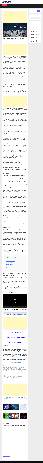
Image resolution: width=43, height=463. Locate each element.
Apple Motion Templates (10, 262)
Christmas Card (15, 367)
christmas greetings (6, 368)
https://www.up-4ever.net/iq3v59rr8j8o (15, 342)
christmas (5, 367)
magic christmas (13, 371)
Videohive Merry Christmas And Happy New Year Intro (10, 378)
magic (10, 371)
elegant (7, 370)
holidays (24, 370)
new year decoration (6, 377)
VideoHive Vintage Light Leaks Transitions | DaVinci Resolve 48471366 (35, 40)
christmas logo (20, 368)
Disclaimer (7, 81)
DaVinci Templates (9, 264)
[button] (15, 301)
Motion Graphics (34, 4)
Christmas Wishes (24, 369)
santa (15, 377)
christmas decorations (21, 367)
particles (12, 377)
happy (15, 370)
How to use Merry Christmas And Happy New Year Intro (13, 79)
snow (16, 377)
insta (26, 370)
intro (7, 371)
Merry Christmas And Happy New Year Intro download (10, 375)
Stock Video (8, 267)
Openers (5, 365)
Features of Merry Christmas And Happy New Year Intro (13, 78)
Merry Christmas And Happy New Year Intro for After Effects (11, 376)
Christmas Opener (5, 369)
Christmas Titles (15, 369)
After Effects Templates (10, 259)
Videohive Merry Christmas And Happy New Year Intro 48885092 (12, 379)
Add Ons (7, 268)
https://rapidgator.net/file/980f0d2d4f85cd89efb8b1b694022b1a (15, 337)
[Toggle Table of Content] (23, 76)
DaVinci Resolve (26, 4)
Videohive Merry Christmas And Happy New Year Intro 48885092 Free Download (14, 380)
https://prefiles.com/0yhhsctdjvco (15, 332)
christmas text (10, 369)
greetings (12, 370)
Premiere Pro (11, 4)
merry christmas (21, 371)
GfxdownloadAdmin (13, 41)
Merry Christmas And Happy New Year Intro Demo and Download (15, 80)
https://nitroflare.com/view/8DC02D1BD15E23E (15, 330)
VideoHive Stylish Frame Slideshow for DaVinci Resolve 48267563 (35, 30)
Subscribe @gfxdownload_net (15, 362)
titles (18, 377)
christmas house (11, 368)
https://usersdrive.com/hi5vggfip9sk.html (15, 339)
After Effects (5, 4)
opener (10, 377)
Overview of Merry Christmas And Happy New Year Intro (12, 77)
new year (21, 376)
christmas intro (16, 368)
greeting (9, 370)
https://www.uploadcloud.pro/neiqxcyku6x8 (15, 335)
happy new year (18, 370)
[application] (15, 301)
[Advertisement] (15, 17)
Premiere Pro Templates (10, 261)
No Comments (19, 41)
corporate (4, 370)
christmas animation (10, 367)
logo (8, 371)
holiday (22, 370)
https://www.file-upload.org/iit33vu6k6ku (15, 340)
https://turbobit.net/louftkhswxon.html (15, 334)
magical (17, 371)
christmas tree (20, 369)
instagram (4, 371)
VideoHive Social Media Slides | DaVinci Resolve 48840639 (34, 26)
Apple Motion (18, 4)
